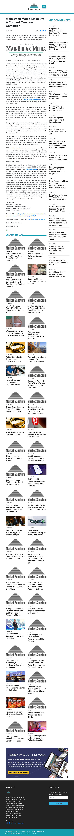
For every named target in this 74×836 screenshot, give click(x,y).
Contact (34, 833)
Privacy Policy (15, 833)
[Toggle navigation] (44, 6)
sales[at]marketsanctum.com (15, 823)
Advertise (26, 833)
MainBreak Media (31, 169)
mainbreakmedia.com (16, 148)
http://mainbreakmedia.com (32, 100)
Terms (7, 833)
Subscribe (58, 803)
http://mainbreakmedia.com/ (36, 219)
